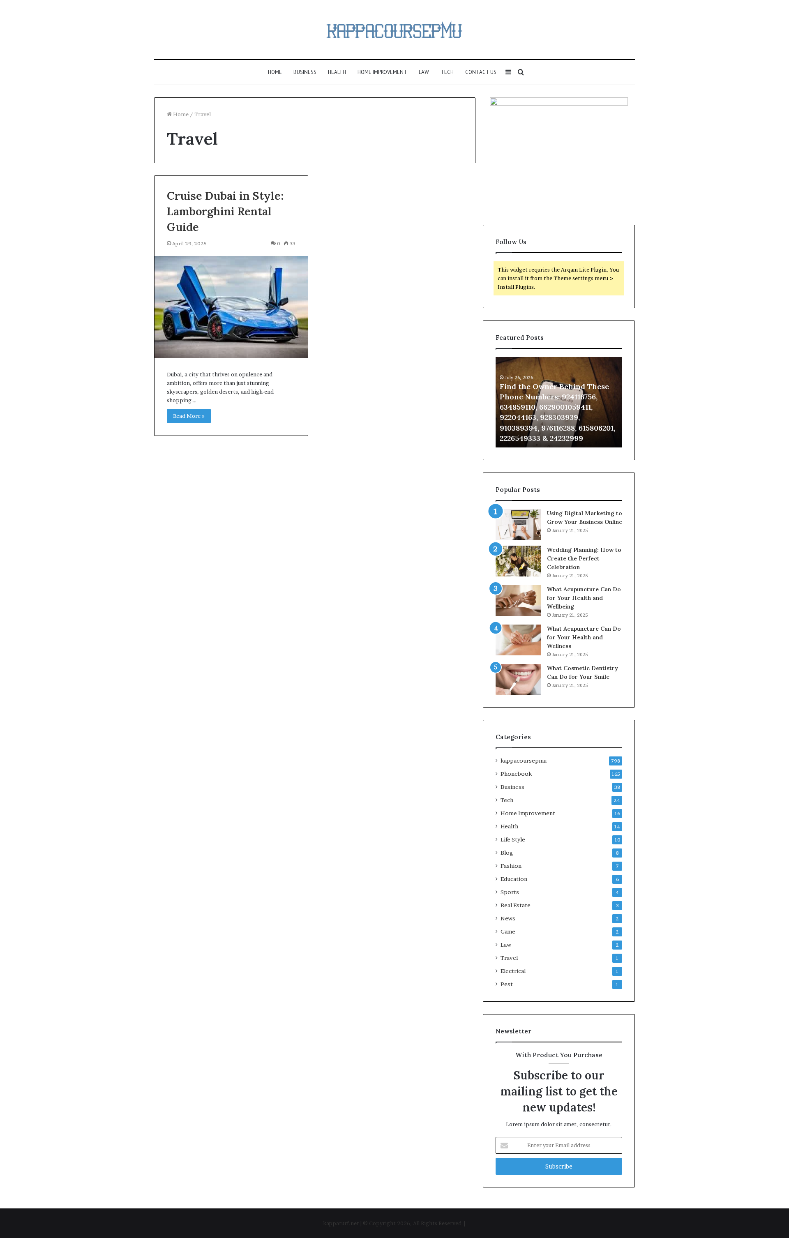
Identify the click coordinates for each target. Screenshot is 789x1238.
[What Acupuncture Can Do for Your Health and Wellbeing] (518, 600)
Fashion (511, 865)
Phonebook (516, 773)
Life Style (513, 839)
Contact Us (480, 72)
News (508, 918)
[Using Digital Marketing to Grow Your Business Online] (518, 524)
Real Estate (516, 905)
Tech (447, 72)
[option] (559, 402)
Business (304, 72)
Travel (509, 957)
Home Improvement (382, 72)
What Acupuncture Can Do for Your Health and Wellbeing (584, 598)
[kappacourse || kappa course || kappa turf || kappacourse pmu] (394, 29)
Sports (510, 892)
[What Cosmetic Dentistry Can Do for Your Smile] (518, 679)
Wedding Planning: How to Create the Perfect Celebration (584, 558)
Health (337, 72)
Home (275, 72)
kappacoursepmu (524, 760)
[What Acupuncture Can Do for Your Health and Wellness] (518, 640)
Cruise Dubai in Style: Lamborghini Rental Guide (225, 211)
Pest (507, 984)
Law (424, 72)
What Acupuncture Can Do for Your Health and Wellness (584, 637)
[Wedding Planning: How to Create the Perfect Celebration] (518, 561)
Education (514, 879)
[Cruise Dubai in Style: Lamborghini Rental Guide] (231, 307)
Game (508, 931)
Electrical (513, 971)
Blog (507, 852)
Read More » (189, 416)
